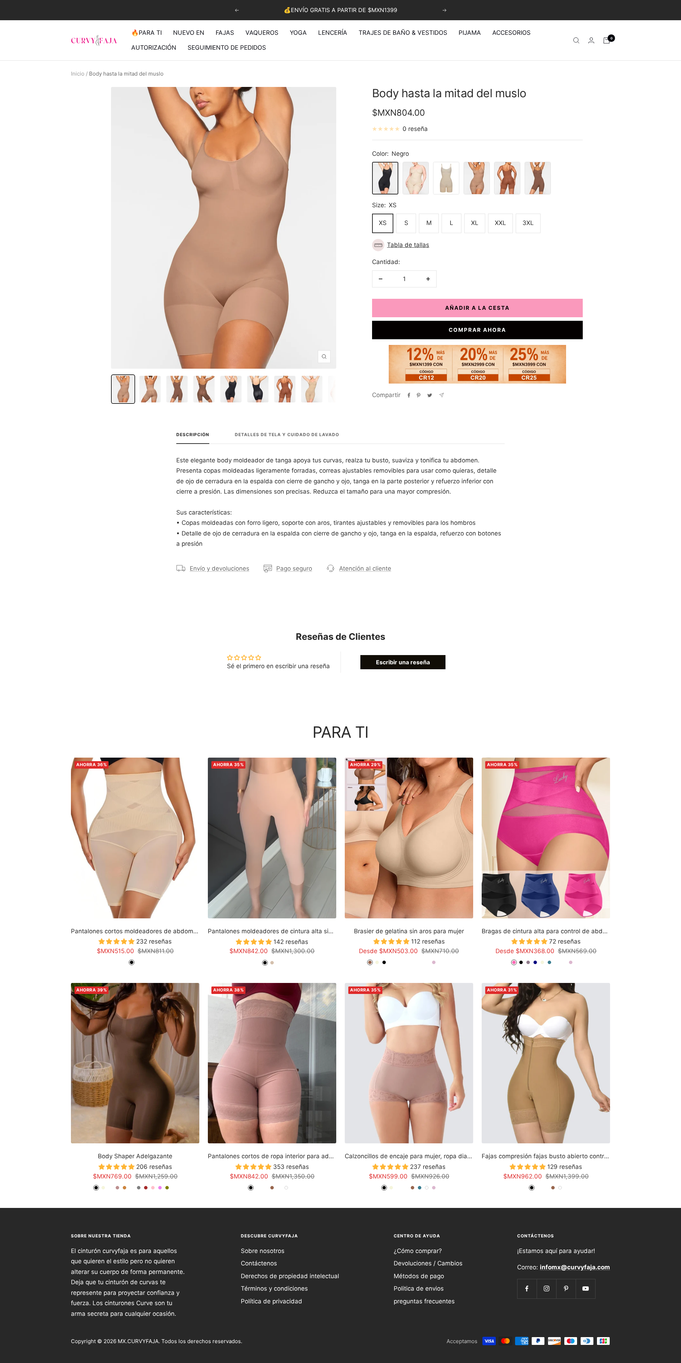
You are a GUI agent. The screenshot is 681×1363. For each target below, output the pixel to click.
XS (383, 222)
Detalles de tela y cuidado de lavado (287, 434)
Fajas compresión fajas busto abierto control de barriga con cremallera (546, 1156)
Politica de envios (419, 1288)
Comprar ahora (477, 329)
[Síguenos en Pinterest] (566, 1288)
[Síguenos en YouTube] (585, 1288)
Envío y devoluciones (219, 568)
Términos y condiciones (274, 1288)
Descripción (192, 434)
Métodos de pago (419, 1276)
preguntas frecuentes (424, 1301)
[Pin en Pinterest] (418, 395)
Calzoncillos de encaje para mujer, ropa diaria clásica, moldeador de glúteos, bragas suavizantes (409, 1156)
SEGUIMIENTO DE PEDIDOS (227, 47)
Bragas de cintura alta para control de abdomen (546, 931)
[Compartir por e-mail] (441, 395)
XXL (500, 222)
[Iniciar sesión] (591, 40)
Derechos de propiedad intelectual (290, 1276)
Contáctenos (259, 1263)
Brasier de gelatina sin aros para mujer (409, 931)
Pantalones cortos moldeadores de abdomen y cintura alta (135, 931)
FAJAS (225, 32)
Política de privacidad (271, 1301)
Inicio (77, 73)
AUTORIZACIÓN (153, 47)
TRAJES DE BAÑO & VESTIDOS (403, 32)
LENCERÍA (332, 32)
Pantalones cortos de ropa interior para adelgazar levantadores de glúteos (272, 1156)
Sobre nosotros (262, 1250)
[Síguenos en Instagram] (546, 1288)
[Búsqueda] (576, 40)
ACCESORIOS (511, 32)
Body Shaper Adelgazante (135, 1156)
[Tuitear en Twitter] (430, 395)
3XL (528, 222)
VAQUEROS (261, 32)
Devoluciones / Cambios (428, 1263)
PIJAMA (470, 32)
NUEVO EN (188, 32)
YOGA (298, 32)
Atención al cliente (365, 568)
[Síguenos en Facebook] (527, 1288)
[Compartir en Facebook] (409, 395)
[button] (477, 245)
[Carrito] (606, 40)
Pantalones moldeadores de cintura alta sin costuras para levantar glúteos (272, 931)
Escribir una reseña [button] (403, 662)
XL (474, 222)
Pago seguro (294, 568)
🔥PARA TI (146, 32)
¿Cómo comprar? (418, 1250)
